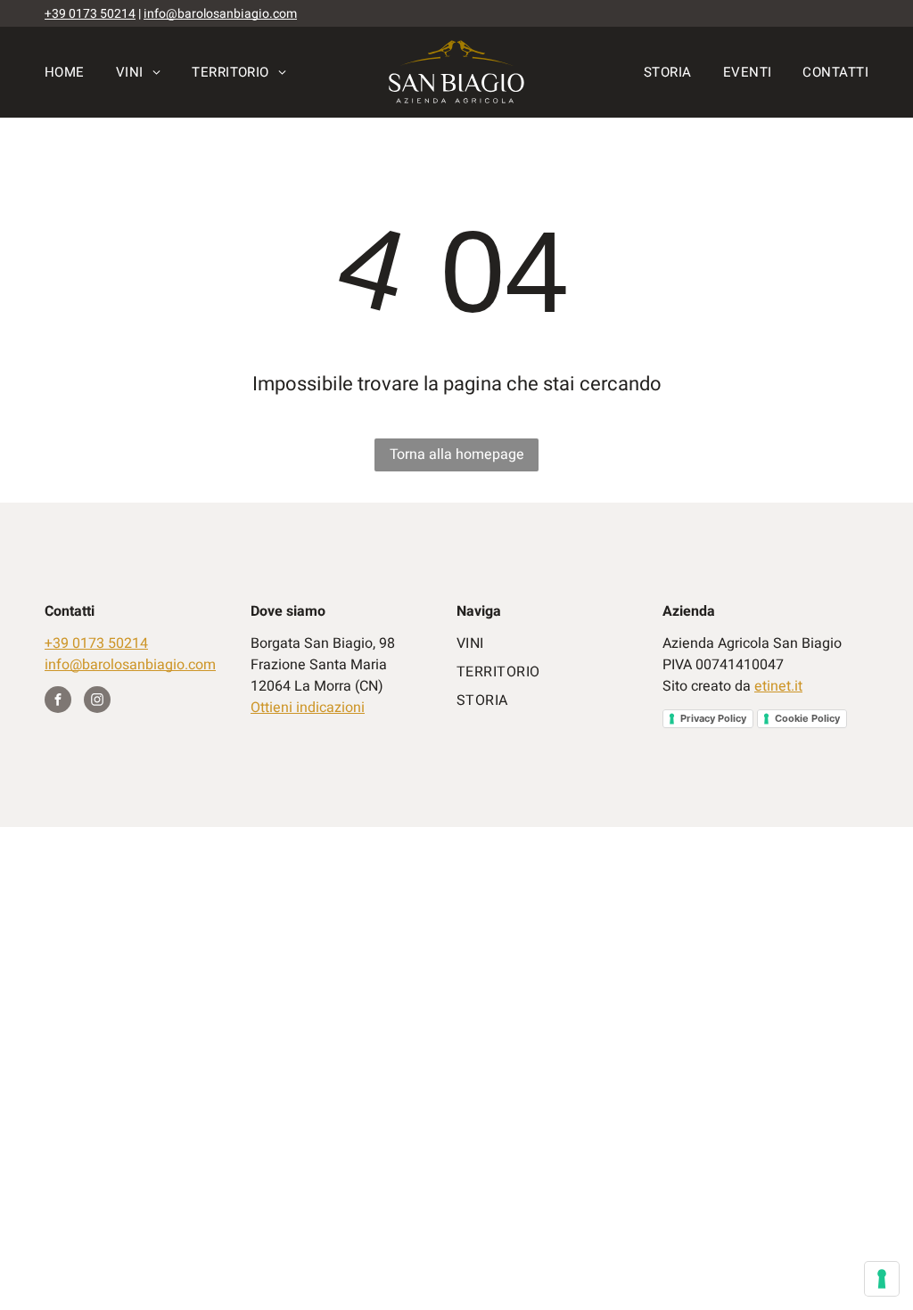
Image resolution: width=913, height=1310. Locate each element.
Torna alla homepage (457, 454)
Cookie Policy (807, 718)
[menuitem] (80, 72)
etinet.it (778, 686)
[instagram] (97, 701)
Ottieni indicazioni (308, 707)
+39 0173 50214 (90, 13)
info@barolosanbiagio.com (220, 13)
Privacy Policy (713, 718)
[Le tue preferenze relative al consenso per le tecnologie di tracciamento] (882, 1279)
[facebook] (58, 701)
